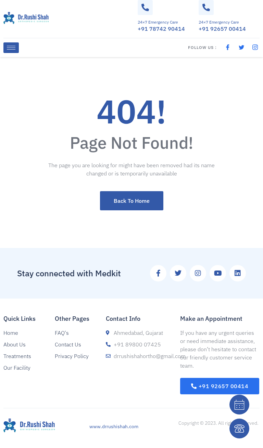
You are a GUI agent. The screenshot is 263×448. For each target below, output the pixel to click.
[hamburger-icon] (11, 47)
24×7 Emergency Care (158, 22)
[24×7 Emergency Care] (145, 7)
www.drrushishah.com (113, 426)
